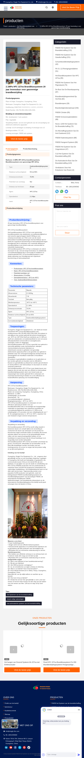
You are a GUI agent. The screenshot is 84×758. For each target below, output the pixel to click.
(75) (65, 84)
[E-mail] (66, 192)
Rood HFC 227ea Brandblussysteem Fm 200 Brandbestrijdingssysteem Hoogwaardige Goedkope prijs (59, 663)
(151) (65, 56)
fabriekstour (8, 707)
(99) (66, 142)
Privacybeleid (9, 718)
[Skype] (57, 192)
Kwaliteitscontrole (10, 710)
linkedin (6, 747)
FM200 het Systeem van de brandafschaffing (66, 703)
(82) (64, 155)
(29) (62, 103)
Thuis (5, 26)
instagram (24, 747)
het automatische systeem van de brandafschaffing (23, 603)
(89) (66, 118)
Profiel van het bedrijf (11, 703)
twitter (19, 747)
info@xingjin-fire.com (45, 2)
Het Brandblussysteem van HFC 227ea (25, 27)
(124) (66, 162)
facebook (15, 747)
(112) (67, 132)
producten (12, 26)
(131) (65, 49)
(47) (65, 148)
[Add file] (43, 754)
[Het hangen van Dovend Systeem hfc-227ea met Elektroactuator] (22, 645)
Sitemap (7, 714)
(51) (66, 70)
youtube (10, 747)
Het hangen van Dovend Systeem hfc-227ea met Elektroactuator (22, 663)
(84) (66, 98)
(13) (64, 169)
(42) (67, 63)
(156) (67, 108)
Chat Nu (67, 197)
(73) (66, 125)
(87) (67, 91)
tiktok (28, 747)
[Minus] (79, 710)
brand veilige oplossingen (15, 599)
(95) (67, 77)
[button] (38, 80)
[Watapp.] (62, 191)
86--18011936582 (62, 2)
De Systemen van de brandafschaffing (19, 594)
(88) (66, 138)
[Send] (79, 754)
